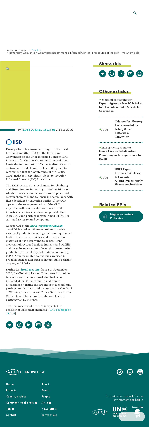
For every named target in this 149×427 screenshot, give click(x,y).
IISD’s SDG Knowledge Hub (38, 130)
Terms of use (49, 415)
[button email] (38, 324)
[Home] (22, 13)
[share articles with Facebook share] (19, 324)
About (51, 13)
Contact (11, 415)
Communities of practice (21, 403)
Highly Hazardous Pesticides (121, 216)
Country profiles (16, 396)
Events (45, 390)
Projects (11, 390)
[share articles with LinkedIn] (28, 324)
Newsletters (49, 409)
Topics (10, 409)
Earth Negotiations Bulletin (46, 225)
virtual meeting (29, 269)
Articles (36, 50)
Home (10, 384)
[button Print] (48, 325)
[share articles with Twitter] (9, 324)
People (45, 396)
